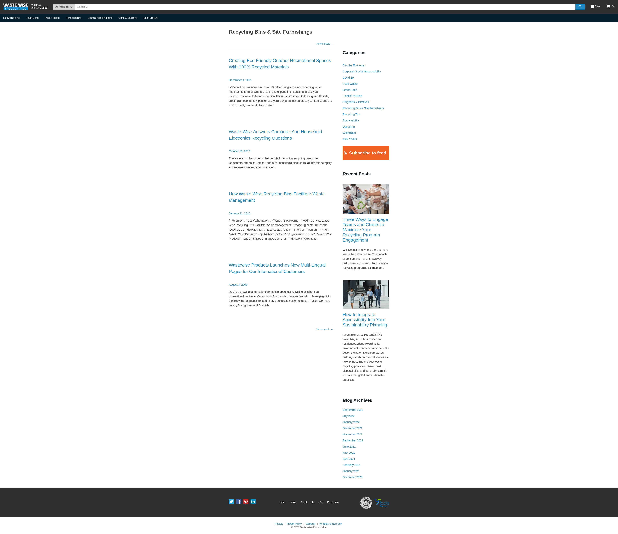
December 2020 (352, 477)
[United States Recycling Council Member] (366, 502)
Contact (293, 502)
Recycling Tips (351, 114)
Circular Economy (354, 65)
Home (283, 502)
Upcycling (349, 126)
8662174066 (39, 8)
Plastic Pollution (352, 96)
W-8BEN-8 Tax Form (330, 523)
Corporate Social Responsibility (362, 71)
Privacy (279, 523)
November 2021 (352, 434)
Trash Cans (32, 17)
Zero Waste (350, 138)
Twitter (231, 501)
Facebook (238, 501)
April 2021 (349, 458)
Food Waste (350, 83)
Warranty (310, 523)
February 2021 (352, 465)
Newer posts (324, 43)
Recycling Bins (11, 17)
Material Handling (100, 17)
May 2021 (349, 452)
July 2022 (348, 416)
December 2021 (352, 428)
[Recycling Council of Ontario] (382, 502)
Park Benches (73, 17)
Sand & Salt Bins (128, 17)
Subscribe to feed (367, 152)
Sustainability (351, 120)
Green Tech (350, 89)
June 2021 (349, 446)
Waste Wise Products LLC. (15, 7)
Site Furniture (151, 17)
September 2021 (353, 440)
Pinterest (245, 501)
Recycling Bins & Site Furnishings (363, 108)
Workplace (349, 132)
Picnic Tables (52, 17)
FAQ (321, 502)
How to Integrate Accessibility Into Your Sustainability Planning (365, 319)
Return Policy (294, 523)
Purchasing (332, 502)
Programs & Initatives (356, 102)
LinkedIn (253, 501)
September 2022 (353, 409)
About (304, 502)
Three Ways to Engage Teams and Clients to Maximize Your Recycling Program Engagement (365, 230)
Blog (313, 502)
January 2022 (351, 422)
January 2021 (351, 471)
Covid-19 (348, 77)
